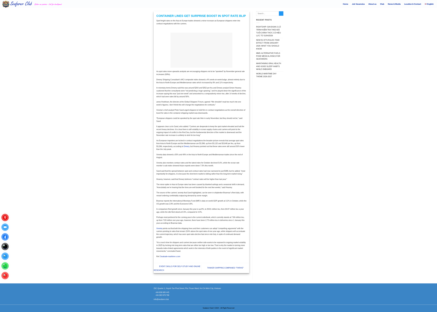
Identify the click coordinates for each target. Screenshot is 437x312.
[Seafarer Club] (41, 4)
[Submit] (281, 13)
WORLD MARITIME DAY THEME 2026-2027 (266, 75)
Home (345, 4)
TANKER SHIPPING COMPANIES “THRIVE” (225, 268)
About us (372, 4)
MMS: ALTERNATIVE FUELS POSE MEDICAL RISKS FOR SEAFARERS (268, 56)
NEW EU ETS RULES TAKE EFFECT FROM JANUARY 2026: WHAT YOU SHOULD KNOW (268, 44)
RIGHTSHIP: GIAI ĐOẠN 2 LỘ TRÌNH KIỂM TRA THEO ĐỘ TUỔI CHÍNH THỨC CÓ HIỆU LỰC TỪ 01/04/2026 (268, 31)
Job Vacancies (358, 4)
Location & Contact (412, 4)
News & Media (394, 4)
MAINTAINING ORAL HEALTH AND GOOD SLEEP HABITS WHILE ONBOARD (268, 66)
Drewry (186, 146)
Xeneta (159, 228)
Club (382, 4)
